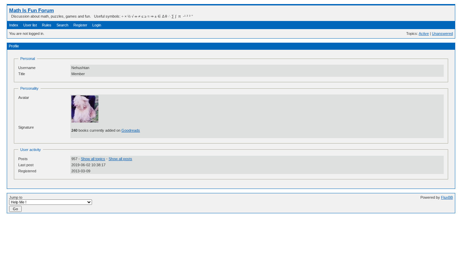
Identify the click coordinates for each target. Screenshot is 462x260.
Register (80, 25)
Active (424, 33)
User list (30, 25)
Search (62, 25)
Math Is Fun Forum (31, 10)
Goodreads (130, 130)
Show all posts (120, 159)
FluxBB (447, 197)
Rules (46, 25)
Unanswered (442, 33)
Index (13, 25)
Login (96, 25)
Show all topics (93, 159)
